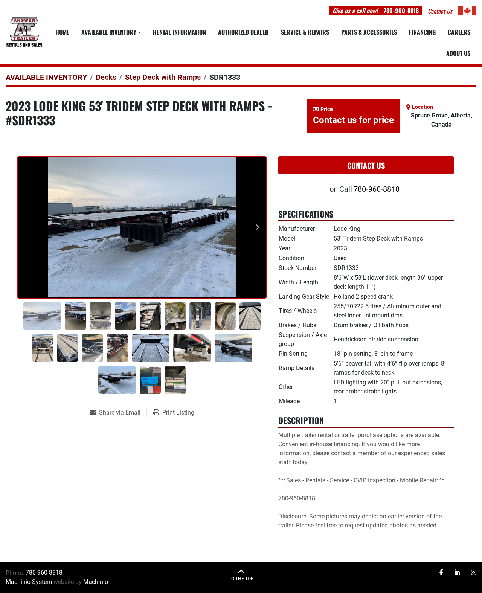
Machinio (95, 581)
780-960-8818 (401, 10)
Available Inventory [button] (108, 32)
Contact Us (366, 165)
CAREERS (459, 32)
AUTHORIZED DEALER (243, 32)
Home (62, 32)
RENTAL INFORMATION (179, 32)
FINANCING (422, 32)
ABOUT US (458, 53)
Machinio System (29, 581)
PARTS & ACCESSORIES (369, 32)
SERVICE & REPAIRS (305, 32)
